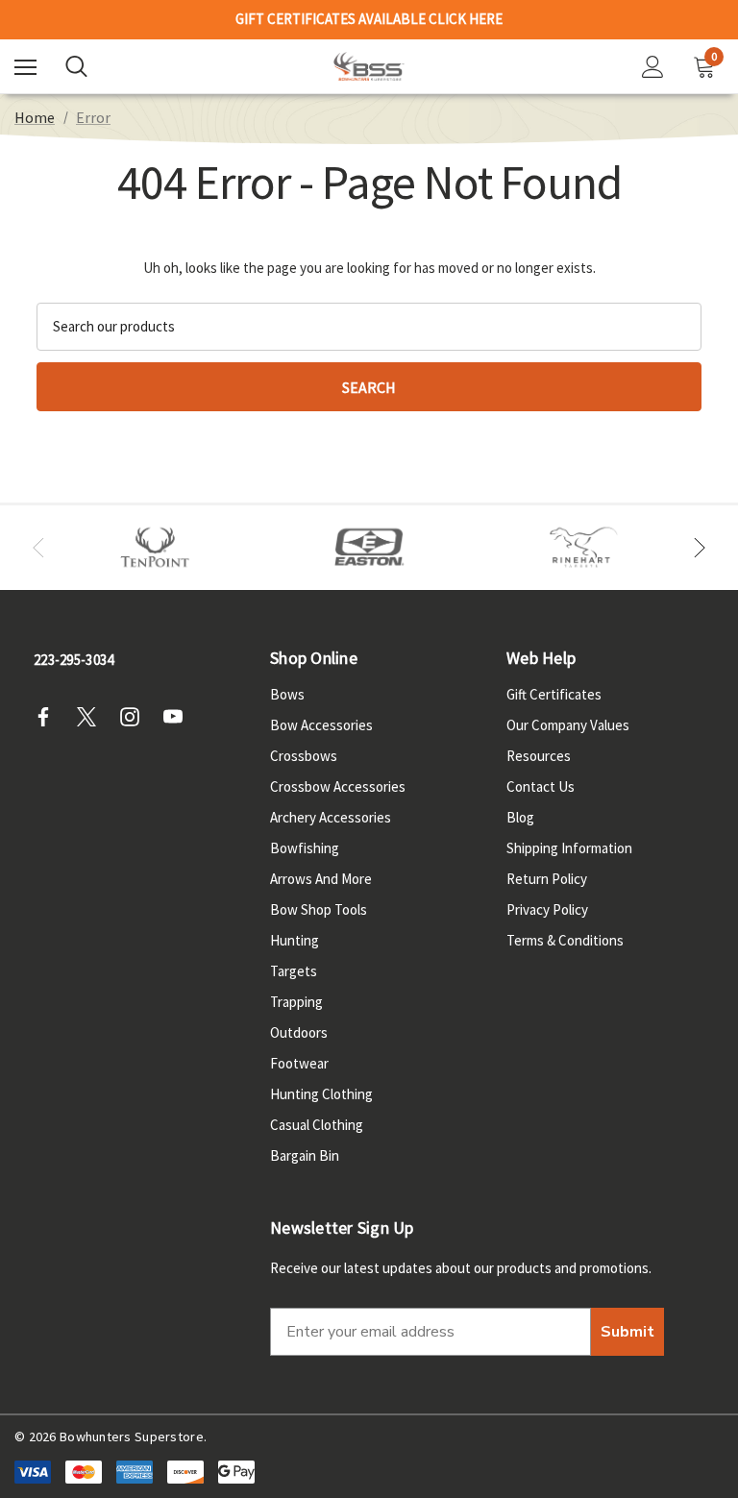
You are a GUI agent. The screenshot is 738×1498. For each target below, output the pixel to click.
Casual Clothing (316, 1125)
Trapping (296, 1002)
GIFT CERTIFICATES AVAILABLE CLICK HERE (369, 19)
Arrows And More (321, 879)
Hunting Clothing (321, 1094)
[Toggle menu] (25, 67)
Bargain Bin (304, 1155)
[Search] (76, 66)
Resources (538, 756)
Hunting (294, 940)
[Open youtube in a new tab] (178, 716)
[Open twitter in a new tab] (92, 716)
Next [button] (700, 548)
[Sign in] (653, 67)
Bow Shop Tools (318, 909)
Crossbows (303, 756)
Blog (520, 817)
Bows (287, 694)
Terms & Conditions (565, 940)
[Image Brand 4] (583, 548)
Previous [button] (38, 548)
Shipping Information (569, 848)
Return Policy (546, 879)
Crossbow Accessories (338, 786)
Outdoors (299, 1032)
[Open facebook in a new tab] (49, 716)
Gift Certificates (554, 694)
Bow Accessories (321, 725)
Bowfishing (304, 848)
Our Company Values (567, 725)
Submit (627, 1331)
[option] (155, 548)
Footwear (299, 1063)
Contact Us (540, 786)
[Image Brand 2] (369, 548)
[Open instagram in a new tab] (135, 716)
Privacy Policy (547, 909)
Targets (293, 971)
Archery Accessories (330, 817)
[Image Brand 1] (155, 548)
